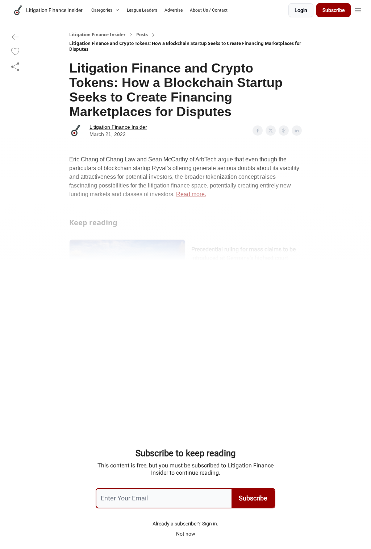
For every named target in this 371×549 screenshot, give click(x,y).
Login (301, 10)
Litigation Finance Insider (97, 35)
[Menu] (358, 9)
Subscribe (333, 10)
